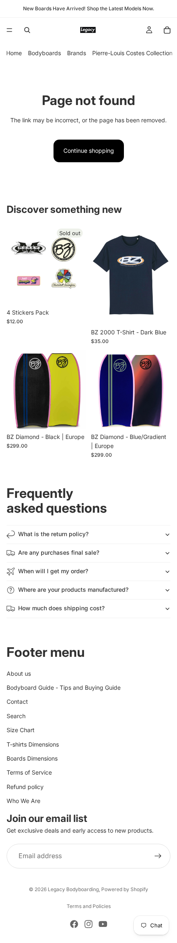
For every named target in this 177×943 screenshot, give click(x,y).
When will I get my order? (53, 570)
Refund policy (25, 786)
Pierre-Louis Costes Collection (132, 52)
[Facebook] (74, 924)
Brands (76, 52)
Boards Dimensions (32, 758)
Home (14, 52)
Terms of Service (29, 772)
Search (16, 715)
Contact (17, 701)
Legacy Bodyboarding (73, 889)
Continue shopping (88, 150)
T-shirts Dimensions (33, 744)
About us (19, 673)
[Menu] (9, 30)
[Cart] (167, 30)
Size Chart (21, 729)
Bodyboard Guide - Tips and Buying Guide (64, 687)
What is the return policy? (53, 533)
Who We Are (23, 800)
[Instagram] (88, 924)
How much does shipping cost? (61, 608)
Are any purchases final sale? (58, 552)
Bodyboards (44, 52)
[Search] (27, 30)
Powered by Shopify (124, 889)
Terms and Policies (89, 906)
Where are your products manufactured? (73, 589)
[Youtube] (103, 924)
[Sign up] (158, 856)
